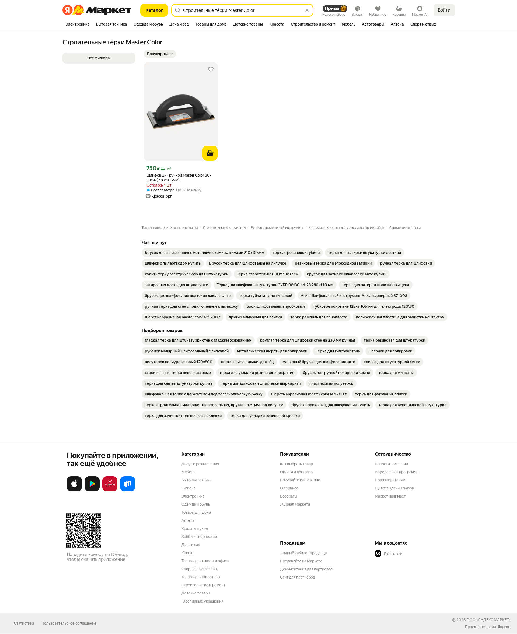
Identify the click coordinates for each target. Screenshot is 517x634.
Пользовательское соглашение (68, 623)
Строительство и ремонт (203, 585)
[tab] (77, 24)
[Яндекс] (504, 627)
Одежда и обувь (195, 504)
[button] (160, 54)
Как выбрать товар (296, 464)
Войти (444, 10)
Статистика (24, 623)
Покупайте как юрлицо (300, 480)
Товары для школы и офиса (205, 561)
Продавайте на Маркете (301, 561)
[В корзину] (210, 153)
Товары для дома (196, 512)
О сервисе (289, 488)
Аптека (187, 520)
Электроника (192, 496)
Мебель (188, 472)
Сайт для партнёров (297, 577)
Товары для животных (200, 577)
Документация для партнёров (306, 569)
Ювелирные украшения (202, 601)
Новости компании (391, 464)
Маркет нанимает (390, 496)
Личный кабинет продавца (303, 553)
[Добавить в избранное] (211, 69)
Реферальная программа (396, 472)
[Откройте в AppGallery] (109, 490)
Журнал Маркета (295, 504)
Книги (186, 553)
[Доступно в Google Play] (92, 490)
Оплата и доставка (296, 472)
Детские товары (195, 593)
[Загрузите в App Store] (74, 490)
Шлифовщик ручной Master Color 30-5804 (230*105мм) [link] (178, 177)
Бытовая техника (196, 480)
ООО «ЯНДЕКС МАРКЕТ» (489, 620)
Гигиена (188, 488)
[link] (204, 252)
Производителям (390, 480)
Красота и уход (194, 528)
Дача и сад (190, 544)
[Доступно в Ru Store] (127, 490)
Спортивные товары (199, 569)
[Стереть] (307, 10)
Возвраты (288, 496)
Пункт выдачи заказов (394, 488)
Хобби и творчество (199, 536)
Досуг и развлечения (200, 464)
